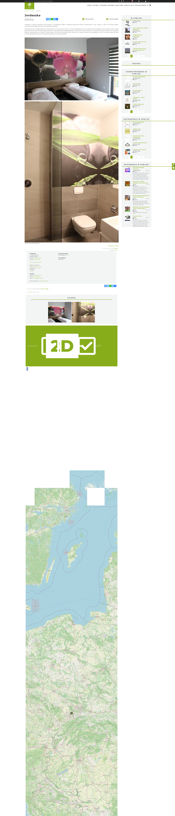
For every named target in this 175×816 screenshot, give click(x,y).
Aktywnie (96, 5)
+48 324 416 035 (37, 275)
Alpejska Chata (137, 129)
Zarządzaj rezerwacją (113, 245)
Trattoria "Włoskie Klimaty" (140, 142)
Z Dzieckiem (103, 5)
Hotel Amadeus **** (138, 90)
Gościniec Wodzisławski (139, 76)
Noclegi (31, 271)
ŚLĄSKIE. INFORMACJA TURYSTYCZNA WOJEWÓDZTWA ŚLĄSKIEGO (39, 1)
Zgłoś (115, 248)
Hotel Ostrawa (136, 83)
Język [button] (135, 1)
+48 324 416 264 (36, 276)
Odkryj (89, 5)
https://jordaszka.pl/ (44, 281)
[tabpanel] (60, 312)
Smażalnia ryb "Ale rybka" (139, 149)
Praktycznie (119, 5)
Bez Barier (111, 5)
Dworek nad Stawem (138, 104)
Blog (132, 5)
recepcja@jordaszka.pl (38, 278)
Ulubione (142, 1)
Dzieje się (127, 5)
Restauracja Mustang (138, 122)
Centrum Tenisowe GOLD (139, 41)
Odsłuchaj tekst (89, 19)
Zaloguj (148, 1)
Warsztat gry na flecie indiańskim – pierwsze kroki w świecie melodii (140, 183)
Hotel (67, 255)
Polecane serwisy (141, 5)
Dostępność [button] (127, 1)
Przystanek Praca (137, 216)
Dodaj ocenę (44, 288)
